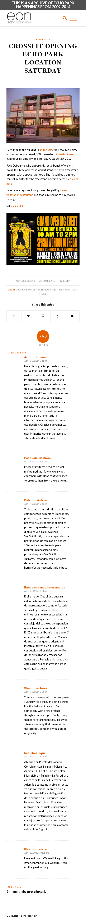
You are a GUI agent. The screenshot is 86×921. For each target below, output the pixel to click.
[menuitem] (63, 18)
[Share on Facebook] (14, 316)
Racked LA (17, 206)
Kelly (66, 280)
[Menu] (73, 18)
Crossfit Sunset (65, 154)
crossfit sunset (26, 289)
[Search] (63, 18)
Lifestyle (43, 39)
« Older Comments (16, 352)
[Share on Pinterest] (43, 316)
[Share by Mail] (72, 316)
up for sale (45, 150)
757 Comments (47, 280)
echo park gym (47, 289)
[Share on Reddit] (58, 316)
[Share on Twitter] (29, 316)
